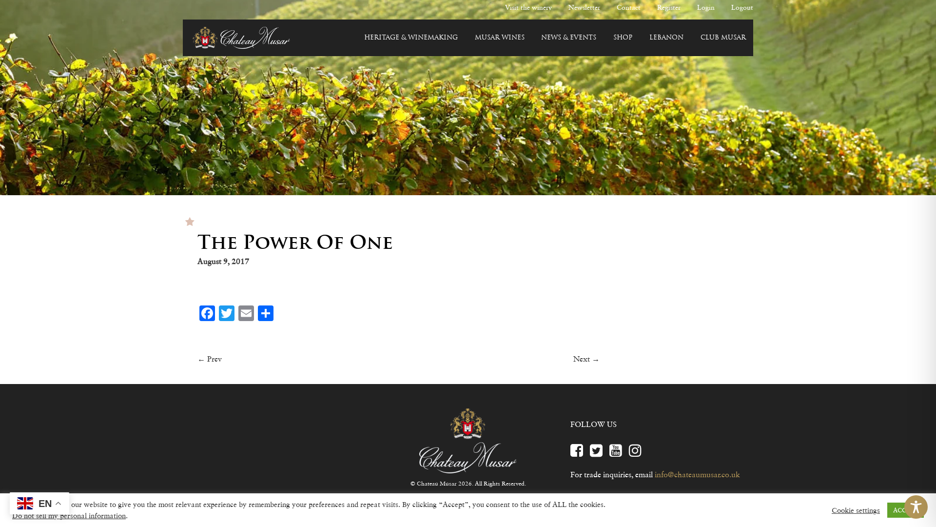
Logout (742, 7)
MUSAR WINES (500, 38)
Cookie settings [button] (856, 510)
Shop (622, 38)
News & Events (568, 38)
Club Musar (723, 38)
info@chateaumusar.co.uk (697, 474)
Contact (629, 7)
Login (706, 7)
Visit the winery (528, 7)
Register (669, 7)
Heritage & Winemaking (411, 38)
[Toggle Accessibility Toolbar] (916, 507)
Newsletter (584, 7)
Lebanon (666, 38)
